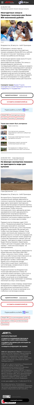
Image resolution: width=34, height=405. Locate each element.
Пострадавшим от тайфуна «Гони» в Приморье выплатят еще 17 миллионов (18, 148)
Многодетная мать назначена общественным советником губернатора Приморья (19, 133)
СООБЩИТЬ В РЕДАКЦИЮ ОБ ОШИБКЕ (14, 346)
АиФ (2, 42)
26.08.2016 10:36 (5, 7)
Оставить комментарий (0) (17, 102)
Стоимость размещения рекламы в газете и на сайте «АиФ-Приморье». (14, 339)
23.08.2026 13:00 (6, 158)
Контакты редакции (9, 336)
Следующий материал (16, 400)
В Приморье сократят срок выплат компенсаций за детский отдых (17, 143)
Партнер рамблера (16, 396)
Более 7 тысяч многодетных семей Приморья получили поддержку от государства (16, 86)
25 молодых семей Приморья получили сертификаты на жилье (19, 137)
